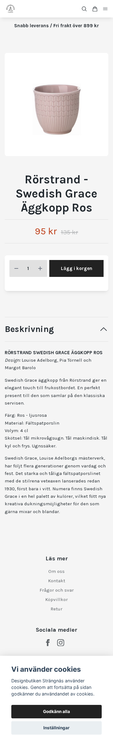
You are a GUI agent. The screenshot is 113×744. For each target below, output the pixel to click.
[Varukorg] (94, 9)
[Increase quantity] (40, 268)
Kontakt (56, 580)
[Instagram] (60, 642)
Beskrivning (29, 329)
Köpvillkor (56, 599)
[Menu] (105, 9)
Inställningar (56, 727)
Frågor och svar (57, 590)
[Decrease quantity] (16, 268)
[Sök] (84, 9)
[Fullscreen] (56, 104)
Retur (56, 609)
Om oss (56, 571)
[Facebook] (47, 642)
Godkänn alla (56, 711)
